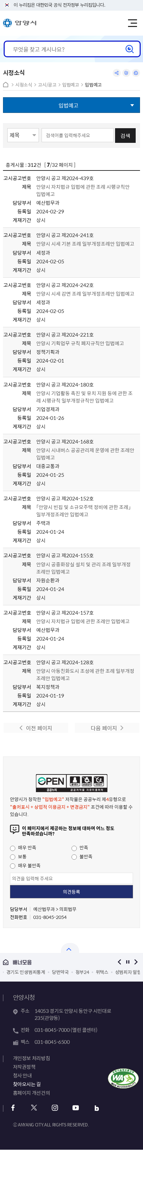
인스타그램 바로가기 (55, 1108)
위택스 (102, 972)
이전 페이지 (39, 728)
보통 (22, 856)
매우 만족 (26, 847)
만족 (83, 847)
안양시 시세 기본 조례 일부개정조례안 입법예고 (85, 243)
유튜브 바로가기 (76, 1108)
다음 (136, 962)
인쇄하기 (136, 73)
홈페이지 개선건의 (31, 1092)
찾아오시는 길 (27, 1084)
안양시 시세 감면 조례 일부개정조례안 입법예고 (85, 293)
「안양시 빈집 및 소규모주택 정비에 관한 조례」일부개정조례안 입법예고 (83, 510)
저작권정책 (24, 1066)
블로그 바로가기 (97, 1108)
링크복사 (126, 73)
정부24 (82, 972)
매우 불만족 (29, 865)
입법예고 (70, 85)
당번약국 (60, 972)
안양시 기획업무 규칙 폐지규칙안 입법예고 (80, 343)
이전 (119, 962)
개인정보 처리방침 (31, 1058)
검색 (125, 136)
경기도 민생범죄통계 (25, 972)
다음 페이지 (104, 728)
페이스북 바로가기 (13, 1108)
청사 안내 (22, 1075)
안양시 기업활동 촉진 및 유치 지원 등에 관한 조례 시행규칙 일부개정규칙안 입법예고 (84, 397)
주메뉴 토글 (132, 23)
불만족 (85, 856)
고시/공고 (47, 85)
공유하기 (117, 73)
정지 (127, 962)
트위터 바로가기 (34, 1108)
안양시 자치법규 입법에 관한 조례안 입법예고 (83, 621)
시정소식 (23, 85)
